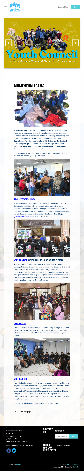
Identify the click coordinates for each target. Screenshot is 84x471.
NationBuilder (72, 464)
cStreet (75, 467)
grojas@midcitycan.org (23, 217)
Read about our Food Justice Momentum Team (40, 403)
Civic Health (20, 323)
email (18, 464)
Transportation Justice (25, 199)
